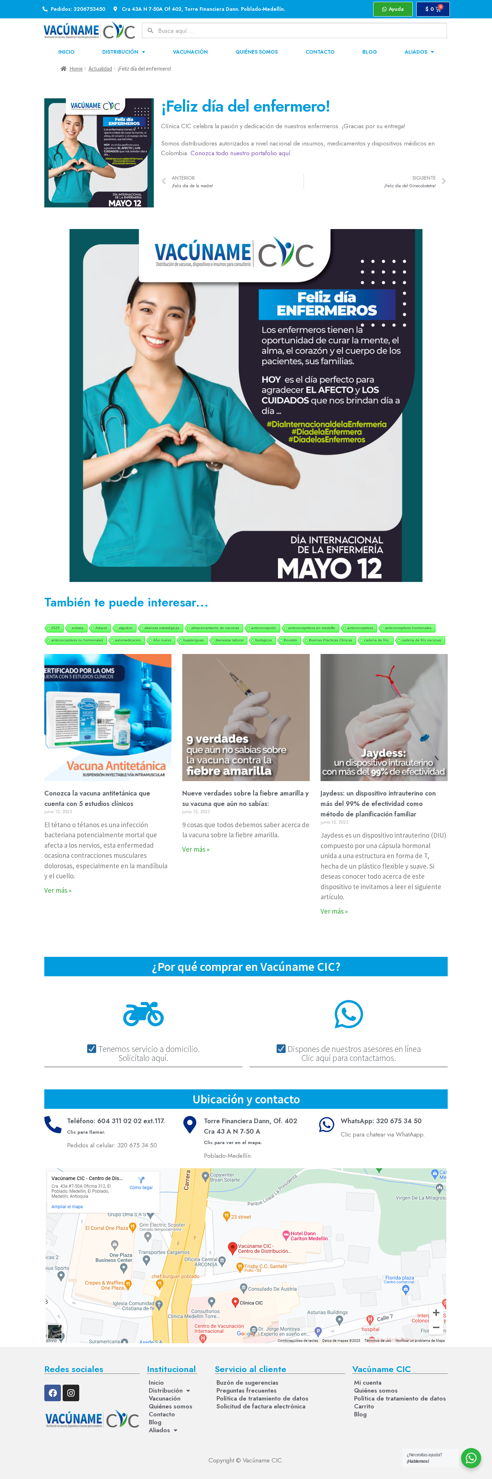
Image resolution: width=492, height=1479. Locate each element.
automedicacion (128, 640)
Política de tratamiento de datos (262, 1398)
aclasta (78, 628)
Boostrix (290, 640)
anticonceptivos (360, 628)
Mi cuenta (367, 1382)
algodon (126, 628)
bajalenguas (193, 640)
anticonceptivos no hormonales (77, 640)
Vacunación (190, 51)
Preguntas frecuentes (246, 1390)
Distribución (120, 51)
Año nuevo (162, 640)
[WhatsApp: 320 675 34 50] (326, 1124)
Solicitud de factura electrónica (260, 1406)
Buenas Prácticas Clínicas (330, 640)
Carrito (364, 1406)
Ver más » (58, 890)
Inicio (66, 51)
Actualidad (100, 68)
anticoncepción (263, 628)
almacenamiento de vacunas (215, 628)
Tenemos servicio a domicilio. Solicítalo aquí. (148, 1053)
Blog (369, 51)
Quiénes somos (257, 51)
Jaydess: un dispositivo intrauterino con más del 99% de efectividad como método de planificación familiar (378, 804)
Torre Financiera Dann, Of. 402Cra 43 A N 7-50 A (250, 1131)
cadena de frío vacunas (421, 640)
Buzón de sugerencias (247, 1382)
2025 (55, 628)
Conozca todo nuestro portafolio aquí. (241, 153)
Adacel (101, 628)
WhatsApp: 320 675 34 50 (381, 1121)
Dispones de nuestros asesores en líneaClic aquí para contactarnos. (353, 1053)
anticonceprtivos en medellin (311, 628)
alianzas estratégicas (161, 628)
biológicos (263, 640)
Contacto (320, 51)
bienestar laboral (229, 640)
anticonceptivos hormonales (408, 628)
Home (76, 68)
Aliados (416, 51)
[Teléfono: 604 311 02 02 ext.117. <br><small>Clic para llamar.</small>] (53, 1124)
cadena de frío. (377, 640)
